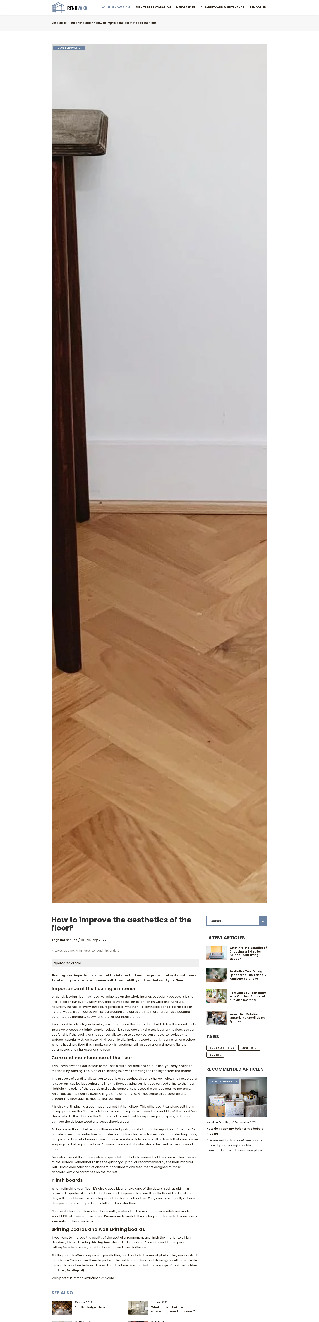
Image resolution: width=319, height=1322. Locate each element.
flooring (215, 1054)
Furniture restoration (153, 7)
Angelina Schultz (64, 940)
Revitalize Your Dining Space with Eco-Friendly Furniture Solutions (247, 975)
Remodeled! (258, 7)
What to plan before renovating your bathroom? (173, 1309)
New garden (185, 7)
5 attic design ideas (90, 1307)
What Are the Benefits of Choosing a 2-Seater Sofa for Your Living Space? (248, 953)
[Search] (263, 921)
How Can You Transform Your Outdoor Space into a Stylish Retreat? (248, 996)
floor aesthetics (221, 1047)
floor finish (249, 1047)
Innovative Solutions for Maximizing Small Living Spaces (247, 1017)
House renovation (115, 7)
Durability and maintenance (222, 7)
